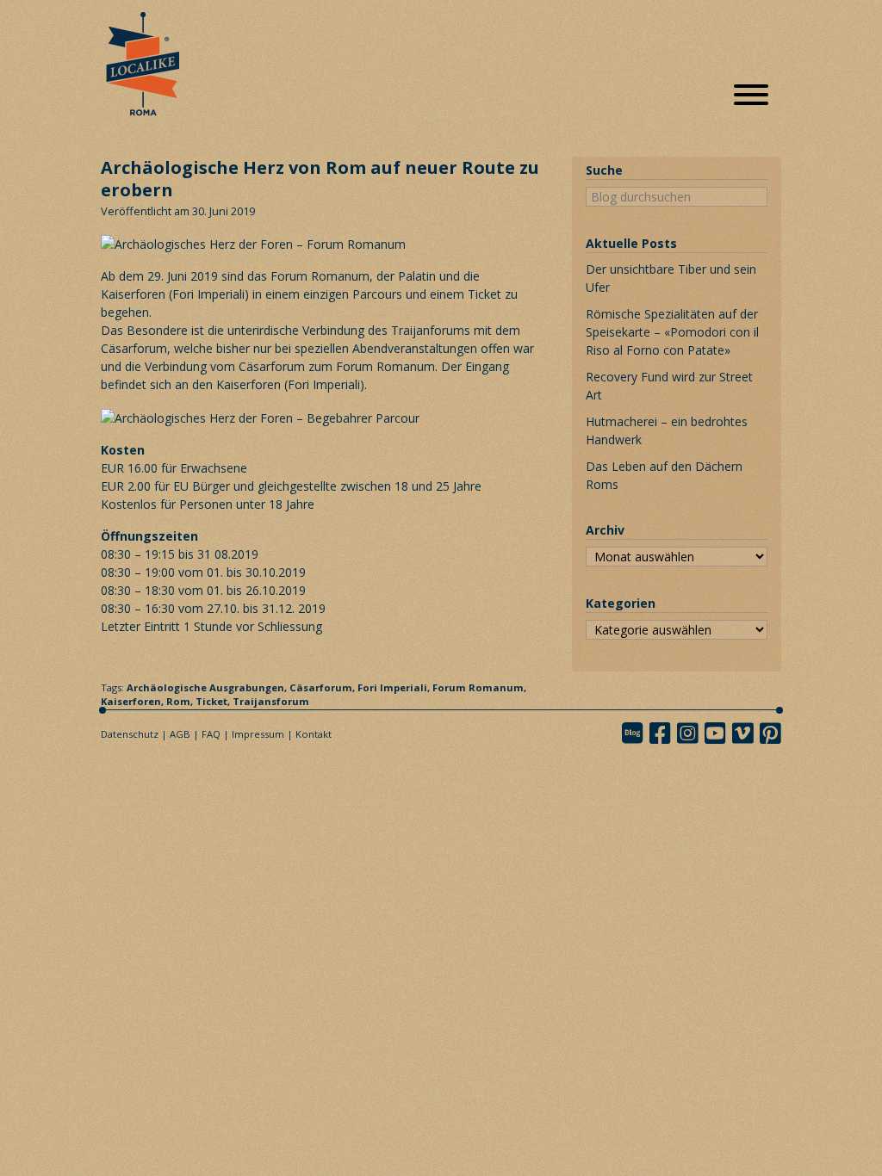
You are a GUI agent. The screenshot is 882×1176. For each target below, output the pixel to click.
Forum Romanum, (479, 687)
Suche (604, 170)
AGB (180, 733)
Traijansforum (271, 701)
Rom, (181, 701)
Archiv (605, 530)
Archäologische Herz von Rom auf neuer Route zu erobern (320, 178)
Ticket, (214, 701)
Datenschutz (129, 733)
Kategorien (620, 603)
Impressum (258, 733)
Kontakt (313, 733)
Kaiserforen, (133, 701)
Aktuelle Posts (631, 243)
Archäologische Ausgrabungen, (208, 687)
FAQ (211, 733)
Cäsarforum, (323, 687)
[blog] (637, 733)
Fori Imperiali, (394, 687)
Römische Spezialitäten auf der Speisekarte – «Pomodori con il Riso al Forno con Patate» (672, 332)
